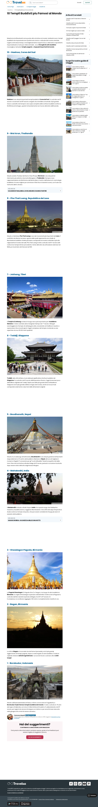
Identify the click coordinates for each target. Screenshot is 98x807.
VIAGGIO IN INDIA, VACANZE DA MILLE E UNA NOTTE (24, 520)
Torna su (93, 795)
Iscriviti (87, 2)
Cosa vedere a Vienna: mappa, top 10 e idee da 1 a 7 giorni (79, 68)
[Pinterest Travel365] (89, 784)
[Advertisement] (35, 27)
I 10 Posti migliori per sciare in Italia (75, 31)
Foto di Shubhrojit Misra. (57, 503)
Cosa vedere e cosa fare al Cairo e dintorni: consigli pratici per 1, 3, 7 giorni (79, 130)
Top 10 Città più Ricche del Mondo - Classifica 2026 (75, 54)
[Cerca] (30, 2)
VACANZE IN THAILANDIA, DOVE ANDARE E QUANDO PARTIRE (27, 191)
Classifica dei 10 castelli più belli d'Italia (76, 46)
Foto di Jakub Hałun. (58, 374)
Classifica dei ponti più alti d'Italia (75, 43)
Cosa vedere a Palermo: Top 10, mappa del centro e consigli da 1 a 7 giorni (80, 96)
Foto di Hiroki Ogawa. (58, 317)
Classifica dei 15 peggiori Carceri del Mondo (75, 39)
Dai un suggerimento (34, 737)
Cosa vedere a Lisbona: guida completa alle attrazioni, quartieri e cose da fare (80, 89)
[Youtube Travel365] (84, 784)
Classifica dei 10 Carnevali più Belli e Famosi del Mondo (75, 23)
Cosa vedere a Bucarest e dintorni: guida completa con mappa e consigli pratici (80, 103)
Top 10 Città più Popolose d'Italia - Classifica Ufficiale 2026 (75, 34)
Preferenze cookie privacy (62, 799)
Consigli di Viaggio (31, 7)
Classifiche (42, 7)
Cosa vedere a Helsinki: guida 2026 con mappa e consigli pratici (80, 117)
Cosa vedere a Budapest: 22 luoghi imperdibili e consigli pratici (79, 75)
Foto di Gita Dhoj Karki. (58, 452)
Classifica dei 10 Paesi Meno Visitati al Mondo (76, 19)
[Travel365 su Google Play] (13, 804)
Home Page (10, 7)
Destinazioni (20, 7)
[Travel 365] (15, 2)
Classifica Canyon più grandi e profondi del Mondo (76, 49)
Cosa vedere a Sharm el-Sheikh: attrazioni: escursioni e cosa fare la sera (80, 124)
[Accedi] (79, 2)
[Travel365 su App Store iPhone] (25, 804)
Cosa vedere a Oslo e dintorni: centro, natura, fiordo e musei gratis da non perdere (80, 110)
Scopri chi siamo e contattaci (15, 793)
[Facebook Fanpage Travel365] (71, 784)
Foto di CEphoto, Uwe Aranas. (56, 698)
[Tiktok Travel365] (80, 784)
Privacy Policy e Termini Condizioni (46, 799)
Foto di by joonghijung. (58, 95)
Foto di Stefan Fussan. (58, 232)
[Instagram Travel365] (75, 784)
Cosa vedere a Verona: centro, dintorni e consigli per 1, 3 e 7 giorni (80, 82)
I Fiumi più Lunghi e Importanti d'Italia (76, 28)
